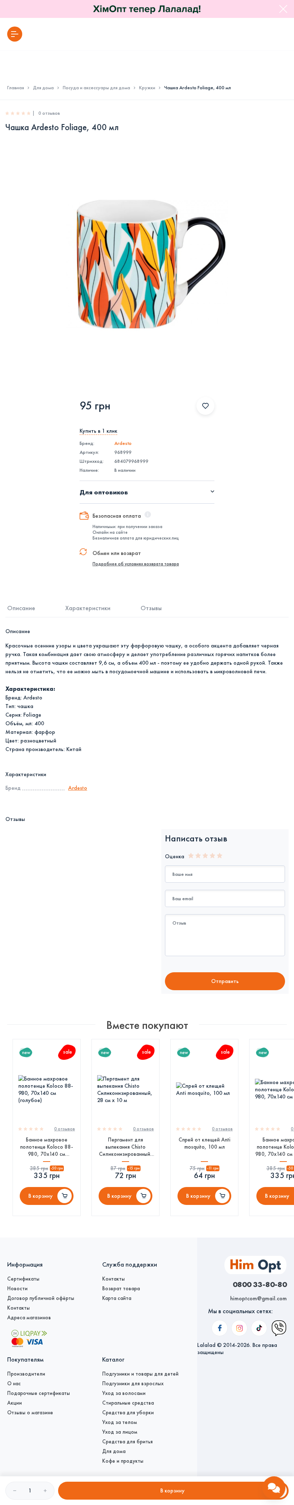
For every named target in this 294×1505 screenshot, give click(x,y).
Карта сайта (116, 1298)
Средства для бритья (127, 1441)
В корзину (40, 1195)
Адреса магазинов (29, 1317)
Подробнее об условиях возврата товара (136, 564)
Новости (17, 1288)
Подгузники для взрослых (132, 1383)
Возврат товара (121, 1288)
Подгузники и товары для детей (140, 1374)
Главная (15, 87)
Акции (14, 1403)
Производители (26, 1374)
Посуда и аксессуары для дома (96, 87)
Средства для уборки (128, 1412)
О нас (14, 1383)
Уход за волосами (124, 1393)
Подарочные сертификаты (38, 1393)
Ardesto (123, 443)
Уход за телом (119, 1422)
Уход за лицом (119, 1432)
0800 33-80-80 (260, 1284)
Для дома (43, 87)
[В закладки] (205, 406)
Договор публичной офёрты (40, 1298)
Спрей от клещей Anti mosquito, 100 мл (204, 1143)
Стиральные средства (128, 1403)
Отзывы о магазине (30, 1412)
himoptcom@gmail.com (258, 1298)
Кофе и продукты (122, 1461)
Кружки (147, 87)
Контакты (18, 1308)
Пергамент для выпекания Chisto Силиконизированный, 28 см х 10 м (125, 1147)
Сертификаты (23, 1279)
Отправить (225, 981)
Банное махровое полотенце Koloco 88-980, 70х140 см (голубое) (46, 1147)
